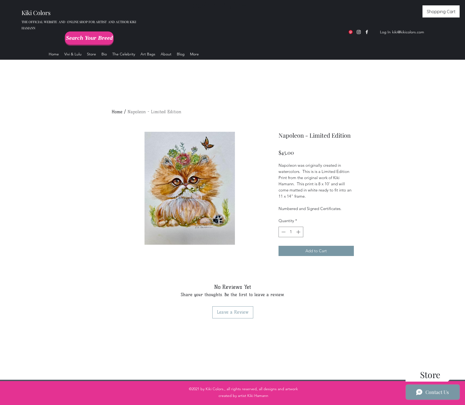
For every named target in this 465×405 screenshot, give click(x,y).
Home (117, 111)
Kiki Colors (36, 13)
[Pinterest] (350, 32)
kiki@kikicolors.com (408, 32)
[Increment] (298, 232)
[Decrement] (283, 232)
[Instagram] (358, 32)
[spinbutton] (290, 232)
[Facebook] (366, 32)
